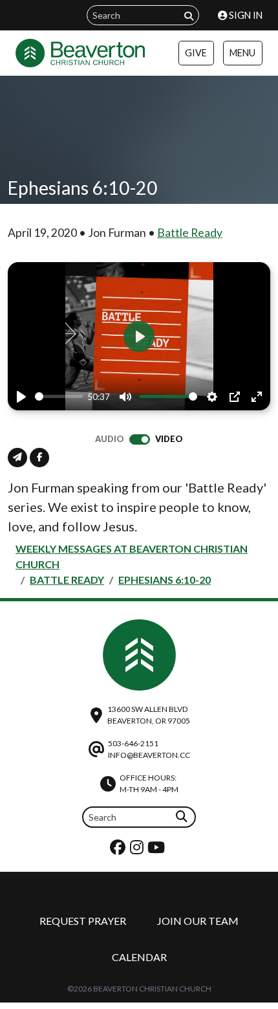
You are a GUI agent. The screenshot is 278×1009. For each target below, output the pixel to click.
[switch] (139, 439)
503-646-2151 (133, 743)
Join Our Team (198, 921)
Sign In (244, 15)
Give (196, 52)
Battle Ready (189, 232)
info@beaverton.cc (149, 755)
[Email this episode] (17, 457)
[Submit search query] (188, 16)
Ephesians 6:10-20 (164, 579)
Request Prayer (82, 921)
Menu (242, 52)
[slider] (59, 396)
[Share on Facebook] (39, 457)
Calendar (139, 957)
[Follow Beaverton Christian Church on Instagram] (138, 850)
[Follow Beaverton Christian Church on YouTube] (157, 850)
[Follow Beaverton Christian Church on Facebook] (119, 850)
